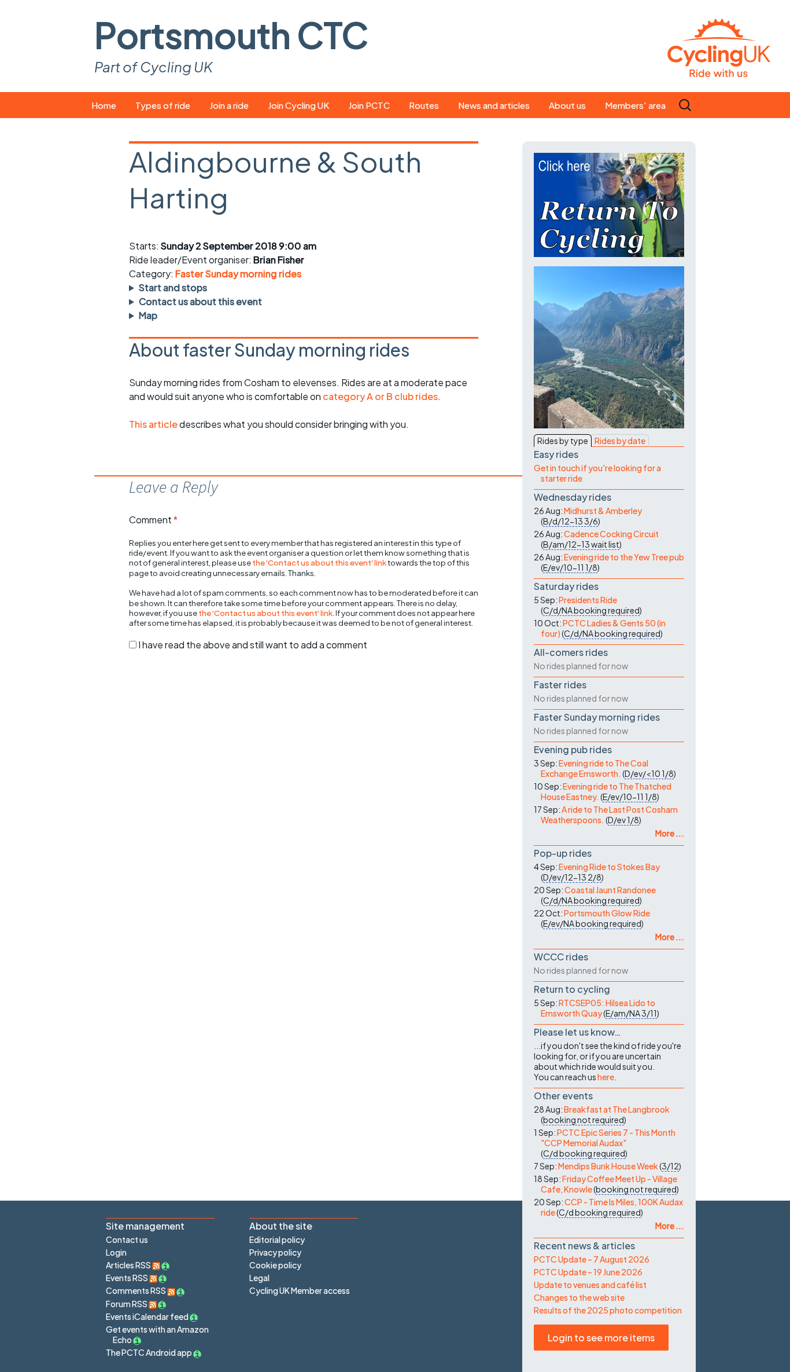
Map (148, 315)
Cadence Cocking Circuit (611, 534)
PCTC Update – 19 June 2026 (588, 1272)
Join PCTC (369, 105)
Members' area (635, 105)
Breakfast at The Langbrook (617, 1109)
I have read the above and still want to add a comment (252, 645)
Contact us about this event (200, 301)
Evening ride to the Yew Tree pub (624, 557)
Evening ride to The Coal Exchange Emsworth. (594, 768)
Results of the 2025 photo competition (608, 1310)
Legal (259, 1277)
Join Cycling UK (298, 105)
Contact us (127, 1239)
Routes (424, 105)
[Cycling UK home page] (719, 46)
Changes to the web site (579, 1297)
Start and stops (173, 287)
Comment (153, 519)
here (605, 1077)
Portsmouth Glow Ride (607, 913)
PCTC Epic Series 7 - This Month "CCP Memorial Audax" (608, 1137)
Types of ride (162, 105)
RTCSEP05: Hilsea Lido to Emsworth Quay (598, 1007)
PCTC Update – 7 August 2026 (591, 1259)
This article (154, 424)
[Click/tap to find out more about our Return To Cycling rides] (609, 205)
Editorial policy (277, 1239)
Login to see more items (601, 1337)
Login (116, 1252)
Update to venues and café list (590, 1284)
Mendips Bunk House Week (608, 1166)
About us (567, 105)
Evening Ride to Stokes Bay (609, 866)
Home (103, 105)
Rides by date (620, 440)
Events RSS (127, 1277)
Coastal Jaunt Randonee (610, 890)
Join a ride (229, 105)
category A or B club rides (380, 396)
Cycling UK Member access (299, 1290)
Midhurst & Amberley (603, 510)
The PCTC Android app (149, 1352)
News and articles (494, 105)
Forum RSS (127, 1303)
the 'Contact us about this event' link (319, 562)
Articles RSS (129, 1265)
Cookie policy (275, 1265)
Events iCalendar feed (147, 1316)
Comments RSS (136, 1290)
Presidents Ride (588, 600)
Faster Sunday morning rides (238, 273)
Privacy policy (275, 1252)
